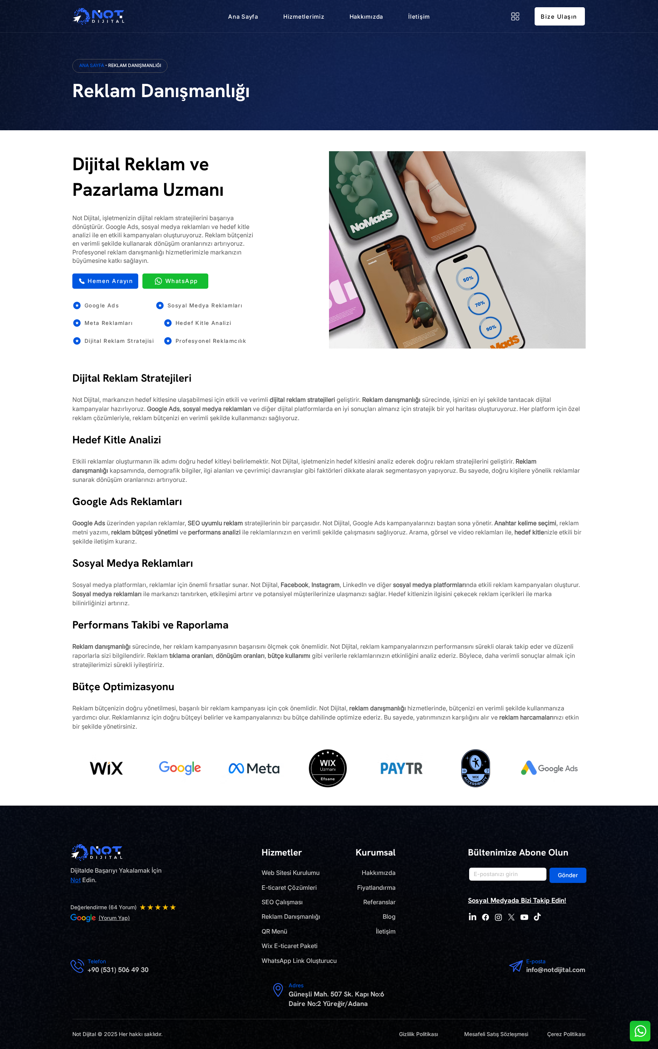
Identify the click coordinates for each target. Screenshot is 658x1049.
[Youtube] (524, 917)
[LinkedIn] (472, 917)
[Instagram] (498, 917)
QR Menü (274, 931)
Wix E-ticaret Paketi (290, 946)
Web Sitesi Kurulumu (290, 872)
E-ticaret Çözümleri (289, 887)
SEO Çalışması (282, 902)
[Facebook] (485, 917)
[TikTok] (537, 917)
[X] (511, 917)
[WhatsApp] (640, 1031)
